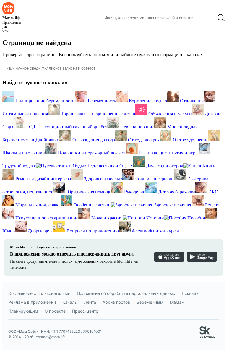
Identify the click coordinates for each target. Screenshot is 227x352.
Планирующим (23, 311)
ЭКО (212, 191)
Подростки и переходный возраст (91, 152)
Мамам (177, 302)
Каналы (70, 302)
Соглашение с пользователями (39, 293)
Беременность (101, 100)
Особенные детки (91, 204)
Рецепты (213, 204)
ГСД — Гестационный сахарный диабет (66, 126)
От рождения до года (93, 139)
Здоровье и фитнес (172, 204)
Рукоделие (134, 191)
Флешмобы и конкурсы (155, 230)
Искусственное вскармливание (46, 217)
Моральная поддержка (37, 204)
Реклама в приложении (32, 302)
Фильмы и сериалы (154, 178)
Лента (90, 302)
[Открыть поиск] (221, 17)
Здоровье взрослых (102, 178)
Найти (205, 17)
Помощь (190, 293)
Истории (154, 217)
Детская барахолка (176, 191)
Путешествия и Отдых (109, 165)
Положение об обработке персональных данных (126, 293)
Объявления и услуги (169, 113)
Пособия (195, 217)
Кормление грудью (147, 100)
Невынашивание (136, 126)
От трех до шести (189, 139)
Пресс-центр (85, 311)
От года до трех (143, 139)
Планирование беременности (44, 100)
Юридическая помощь (88, 191)
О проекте (55, 311)
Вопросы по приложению (92, 230)
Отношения (191, 100)
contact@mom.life (51, 337)
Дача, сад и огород (164, 165)
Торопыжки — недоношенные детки (97, 113)
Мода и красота (106, 217)
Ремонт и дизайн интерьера (42, 178)
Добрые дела (40, 230)
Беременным (150, 302)
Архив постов (116, 302)
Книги (208, 165)
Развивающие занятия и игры (168, 152)
